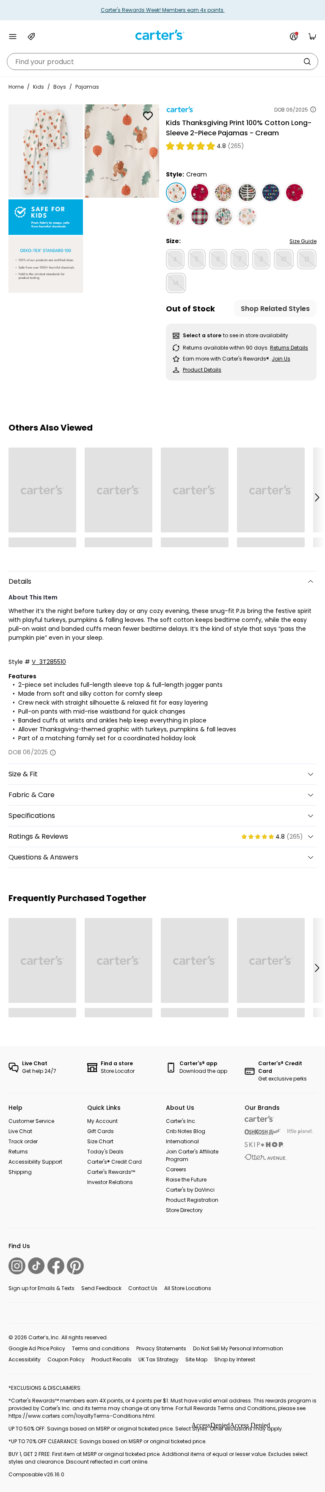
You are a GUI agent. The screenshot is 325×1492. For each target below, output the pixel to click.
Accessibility (24, 1359)
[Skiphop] (264, 1144)
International (182, 1141)
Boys (59, 86)
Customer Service (31, 1121)
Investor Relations (110, 1182)
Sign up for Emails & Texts (41, 1288)
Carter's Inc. (181, 1121)
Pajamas (87, 86)
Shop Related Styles (275, 309)
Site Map (196, 1359)
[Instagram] (16, 1265)
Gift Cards (100, 1131)
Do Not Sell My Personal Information (238, 1348)
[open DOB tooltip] (313, 109)
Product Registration (192, 1200)
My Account (102, 1121)
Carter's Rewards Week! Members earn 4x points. (163, 10)
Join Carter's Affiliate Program (192, 1155)
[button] (316, 497)
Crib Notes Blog (185, 1131)
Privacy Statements (161, 1348)
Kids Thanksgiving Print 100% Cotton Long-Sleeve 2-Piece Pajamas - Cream (238, 128)
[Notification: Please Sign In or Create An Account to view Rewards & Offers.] (293, 36)
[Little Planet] (300, 1132)
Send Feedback (101, 1288)
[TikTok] (36, 1265)
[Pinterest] (75, 1265)
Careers (176, 1169)
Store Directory (184, 1210)
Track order (23, 1141)
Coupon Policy (66, 1359)
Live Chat (20, 1131)
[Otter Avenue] (266, 1157)
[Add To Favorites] (147, 115)
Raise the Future (186, 1179)
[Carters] (259, 1119)
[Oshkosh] (263, 1132)
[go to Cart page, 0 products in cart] (312, 36)
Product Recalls (111, 1359)
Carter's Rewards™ (111, 1172)
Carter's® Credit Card (114, 1161)
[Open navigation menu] (12, 36)
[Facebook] (55, 1265)
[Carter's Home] (162, 35)
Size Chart (100, 1141)
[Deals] (31, 36)
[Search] (307, 61)
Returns (18, 1151)
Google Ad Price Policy (36, 1348)
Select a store (202, 335)
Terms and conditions (100, 1348)
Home (16, 86)
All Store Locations (187, 1288)
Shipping (20, 1172)
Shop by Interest (234, 1359)
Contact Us (142, 1288)
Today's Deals (105, 1151)
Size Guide (303, 241)
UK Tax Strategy (158, 1359)
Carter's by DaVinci (190, 1189)
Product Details (202, 369)
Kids (38, 86)
